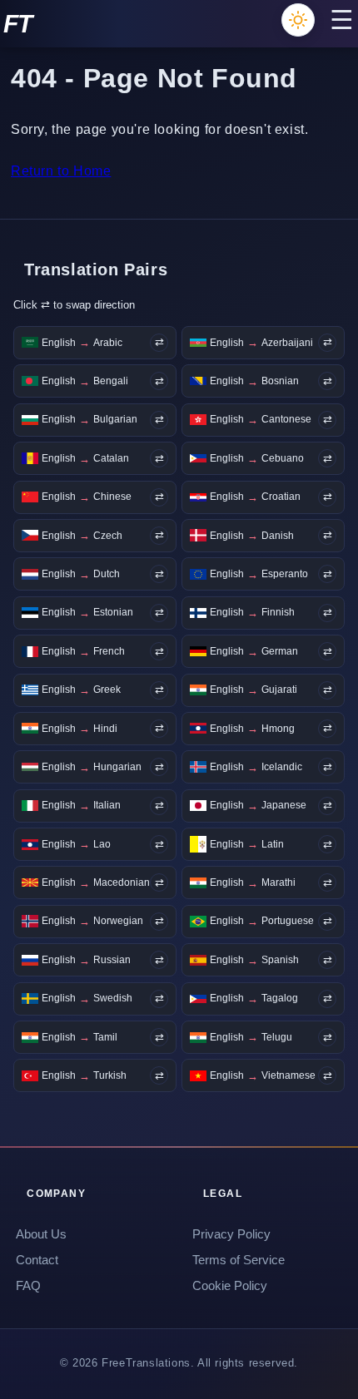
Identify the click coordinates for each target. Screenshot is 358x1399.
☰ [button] (342, 20)
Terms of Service (238, 1260)
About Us (41, 1234)
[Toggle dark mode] (298, 20)
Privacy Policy (231, 1234)
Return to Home (61, 171)
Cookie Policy (229, 1286)
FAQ (28, 1286)
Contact (37, 1260)
